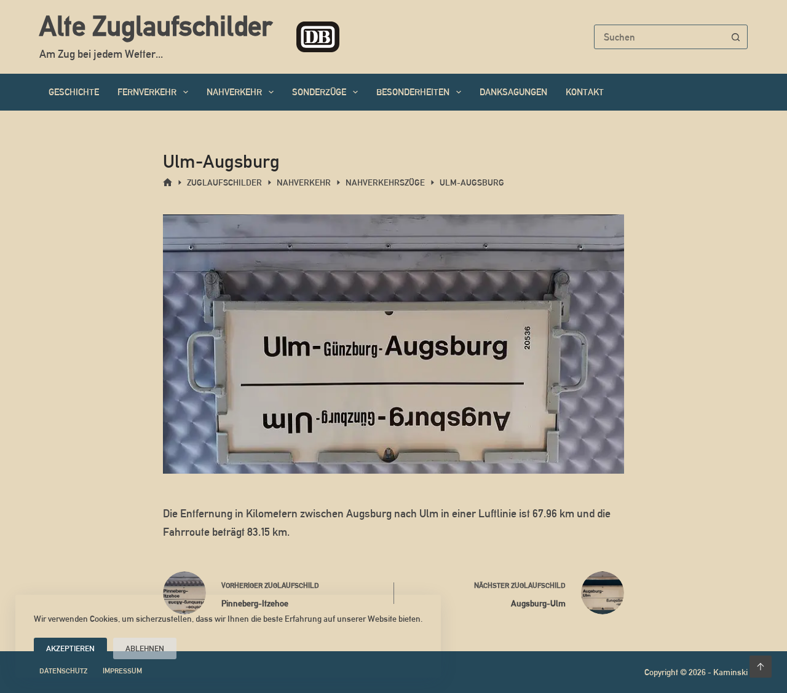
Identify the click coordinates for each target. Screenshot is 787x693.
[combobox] (659, 37)
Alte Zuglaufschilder (155, 26)
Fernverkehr (146, 92)
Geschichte (74, 92)
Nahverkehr (234, 92)
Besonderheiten (412, 92)
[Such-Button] (735, 37)
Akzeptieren (70, 648)
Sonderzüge (319, 92)
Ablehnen (144, 648)
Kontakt (585, 92)
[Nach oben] (760, 667)
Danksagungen (513, 92)
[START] (167, 182)
